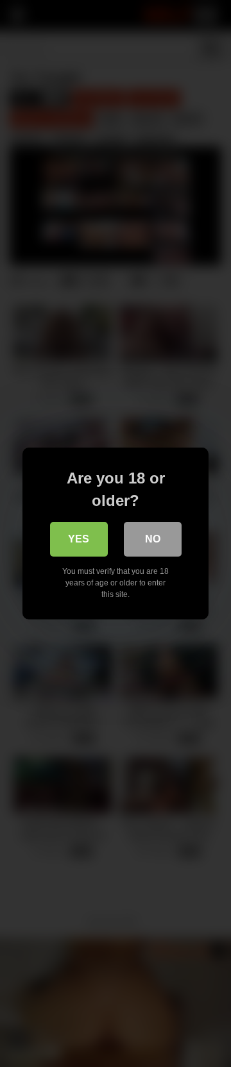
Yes (78, 539)
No (152, 539)
